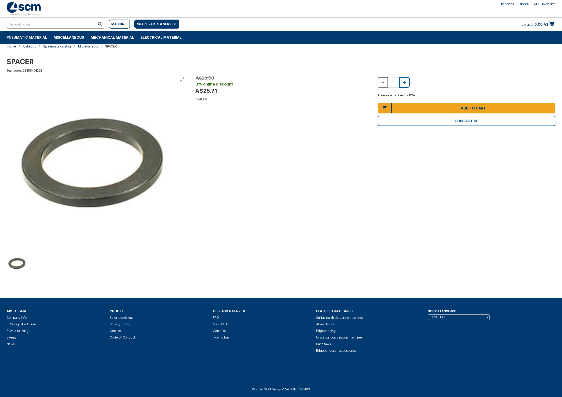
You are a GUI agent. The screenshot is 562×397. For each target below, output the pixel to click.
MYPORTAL (221, 324)
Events (11, 337)
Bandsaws (323, 344)
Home (11, 46)
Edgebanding (326, 331)
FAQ (216, 317)
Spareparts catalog (57, 46)
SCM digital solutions (21, 324)
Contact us (467, 121)
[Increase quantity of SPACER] (404, 82)
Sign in (524, 4)
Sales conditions (121, 317)
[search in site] (99, 24)
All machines (325, 324)
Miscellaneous (69, 37)
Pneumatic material (27, 37)
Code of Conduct (122, 337)
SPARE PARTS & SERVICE (157, 24)
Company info (17, 317)
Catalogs (29, 46)
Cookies (116, 331)
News (11, 344)
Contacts (219, 331)
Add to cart (473, 108)
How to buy (221, 337)
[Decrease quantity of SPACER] (383, 82)
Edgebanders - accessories (336, 350)
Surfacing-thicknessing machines (340, 317)
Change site (546, 4)
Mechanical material (112, 37)
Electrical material (161, 37)
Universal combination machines (339, 337)
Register (507, 4)
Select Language (442, 311)
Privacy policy (120, 324)
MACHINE (118, 24)
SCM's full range (19, 331)
